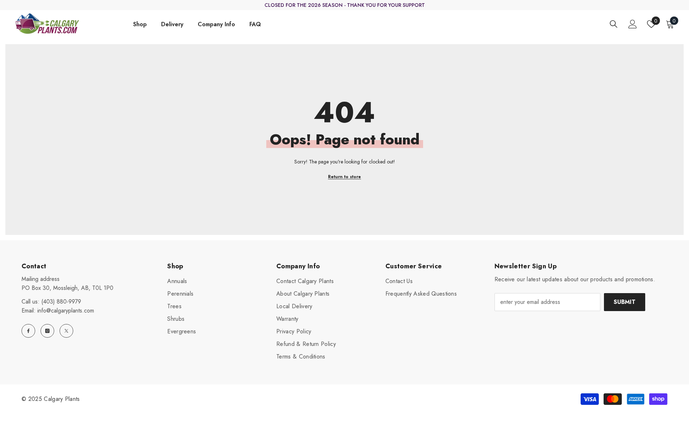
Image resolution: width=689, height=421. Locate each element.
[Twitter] (66, 331)
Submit (625, 302)
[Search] (613, 24)
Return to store (344, 177)
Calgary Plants (62, 399)
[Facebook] (28, 331)
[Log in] (632, 24)
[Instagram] (47, 331)
